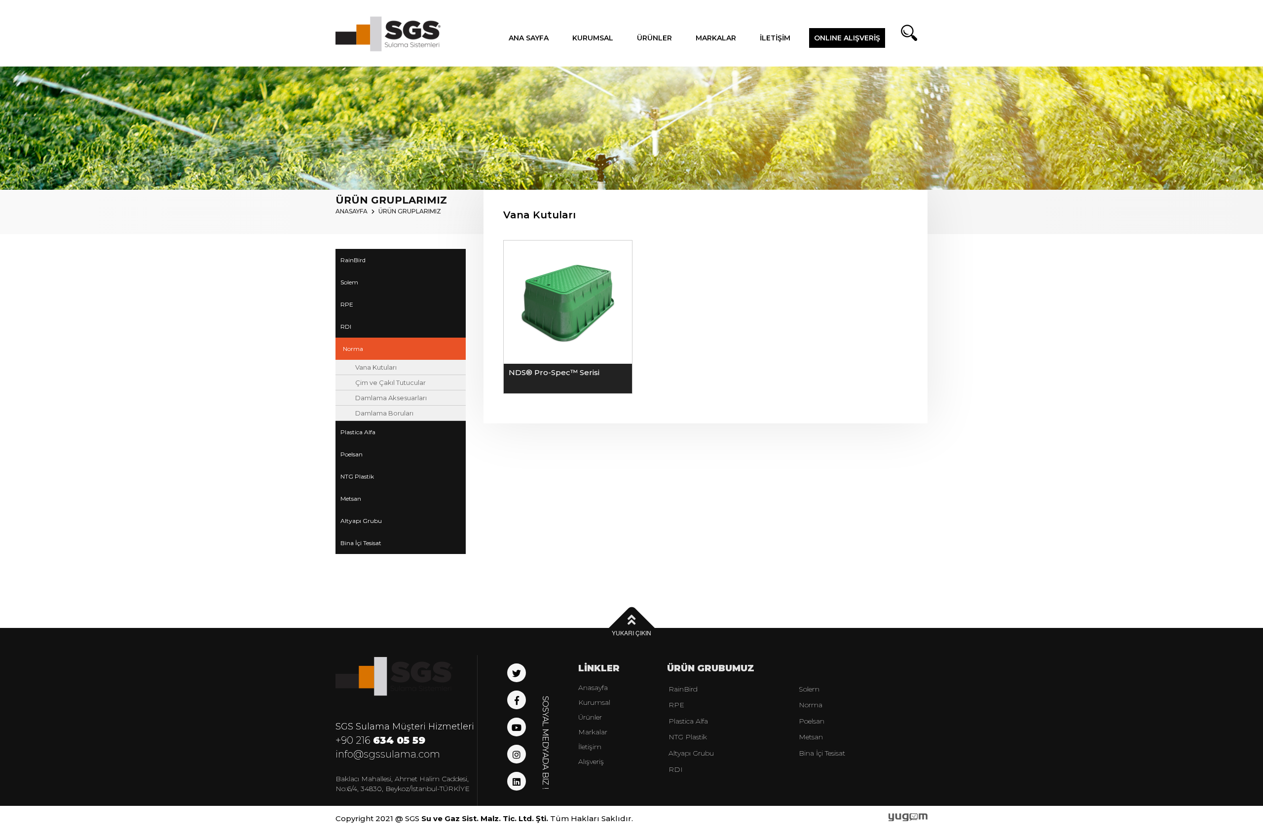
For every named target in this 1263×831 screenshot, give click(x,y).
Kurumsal (594, 702)
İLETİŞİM (775, 38)
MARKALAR (716, 38)
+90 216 (380, 740)
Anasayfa (593, 687)
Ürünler (590, 717)
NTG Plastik (357, 476)
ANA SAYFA (529, 38)
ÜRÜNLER (654, 38)
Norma (353, 348)
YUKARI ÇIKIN (631, 632)
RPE (346, 304)
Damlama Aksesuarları (391, 398)
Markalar (592, 731)
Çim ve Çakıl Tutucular (390, 382)
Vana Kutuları (376, 367)
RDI (345, 326)
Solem (349, 282)
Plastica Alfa (357, 432)
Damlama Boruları (384, 413)
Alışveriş (591, 761)
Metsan (350, 498)
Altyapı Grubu (361, 520)
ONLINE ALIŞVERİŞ (847, 38)
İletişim (589, 746)
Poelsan (351, 454)
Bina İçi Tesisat (360, 543)
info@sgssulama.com (387, 754)
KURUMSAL (592, 38)
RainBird (353, 260)
